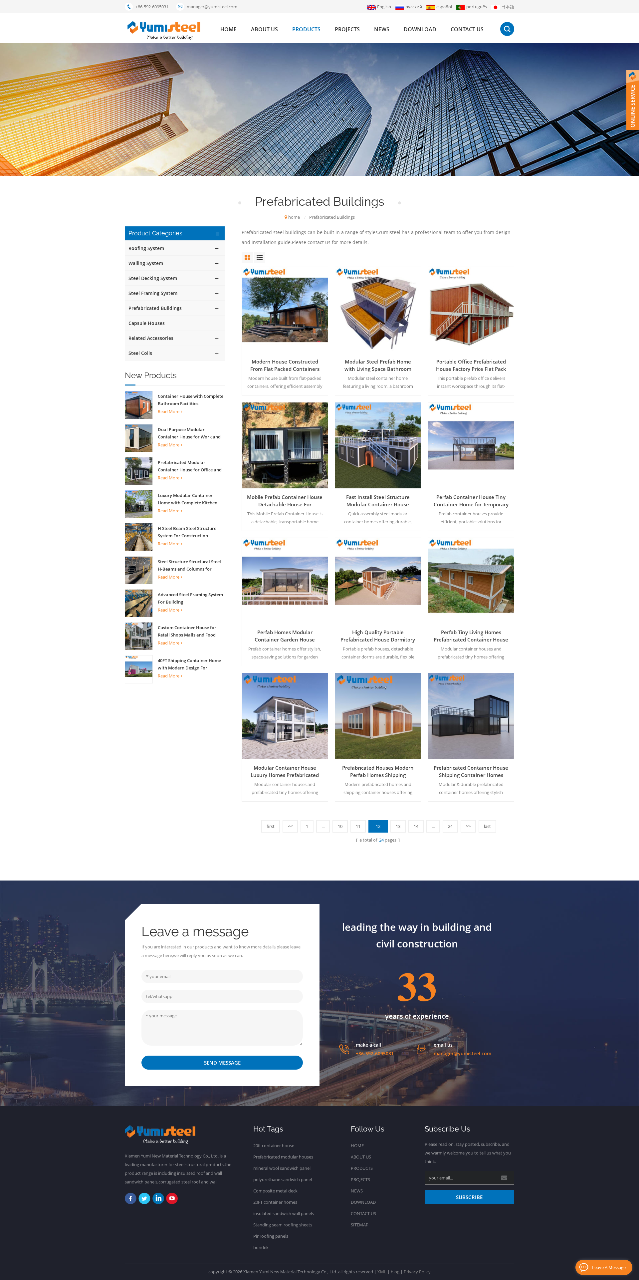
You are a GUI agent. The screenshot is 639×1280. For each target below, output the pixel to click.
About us (264, 29)
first (271, 826)
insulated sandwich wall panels (283, 1213)
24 (450, 826)
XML (381, 1272)
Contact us (467, 29)
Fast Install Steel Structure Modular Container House (378, 501)
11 (358, 826)
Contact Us (363, 1213)
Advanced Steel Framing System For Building (190, 598)
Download (420, 29)
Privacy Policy (417, 1272)
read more (168, 411)
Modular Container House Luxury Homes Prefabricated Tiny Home (285, 771)
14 (416, 826)
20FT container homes (275, 1202)
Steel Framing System (152, 293)
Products (362, 1168)
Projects (347, 29)
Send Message (222, 1062)
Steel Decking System (152, 278)
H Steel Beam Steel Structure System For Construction (187, 532)
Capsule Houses (146, 323)
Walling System (145, 263)
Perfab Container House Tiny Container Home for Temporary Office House (471, 501)
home (228, 29)
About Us (361, 1157)
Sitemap (359, 1225)
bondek (261, 1247)
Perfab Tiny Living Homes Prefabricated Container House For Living (471, 636)
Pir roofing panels (270, 1236)
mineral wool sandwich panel (282, 1168)
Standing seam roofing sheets (282, 1225)
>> (468, 826)
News (381, 29)
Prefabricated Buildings (332, 217)
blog (395, 1272)
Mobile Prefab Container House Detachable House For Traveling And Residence (284, 501)
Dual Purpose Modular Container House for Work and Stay (189, 433)
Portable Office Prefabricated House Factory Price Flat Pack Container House (471, 365)
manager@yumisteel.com (212, 7)
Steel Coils (140, 353)
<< (290, 826)
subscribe (469, 1197)
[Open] (632, 100)
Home (357, 1146)
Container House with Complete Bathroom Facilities (190, 399)
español (444, 7)
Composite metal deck (275, 1191)
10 (340, 826)
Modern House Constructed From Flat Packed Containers (285, 365)
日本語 (507, 7)
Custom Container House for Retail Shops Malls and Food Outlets (187, 632)
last (487, 826)
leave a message (609, 1267)
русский (413, 7)
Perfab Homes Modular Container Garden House (285, 636)
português (476, 7)
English (384, 7)
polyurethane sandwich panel (282, 1179)
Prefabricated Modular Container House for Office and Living (190, 466)
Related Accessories (150, 338)
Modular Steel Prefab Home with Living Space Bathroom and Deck (377, 365)
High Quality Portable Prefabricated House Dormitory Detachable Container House (377, 636)
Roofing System (146, 248)
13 (398, 826)
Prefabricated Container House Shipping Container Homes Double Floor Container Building (471, 771)
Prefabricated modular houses (283, 1157)
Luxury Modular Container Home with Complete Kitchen (187, 499)
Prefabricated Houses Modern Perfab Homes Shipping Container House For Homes (378, 771)
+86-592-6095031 (151, 7)
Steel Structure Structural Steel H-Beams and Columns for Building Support (189, 566)
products (306, 29)
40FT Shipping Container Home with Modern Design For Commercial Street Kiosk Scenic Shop (190, 664)
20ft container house (273, 1146)
